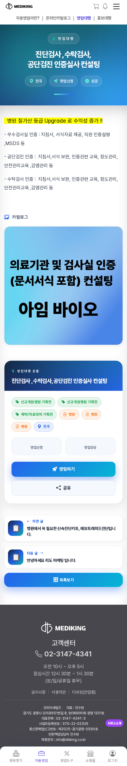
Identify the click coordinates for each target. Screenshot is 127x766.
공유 (67, 488)
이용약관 (59, 692)
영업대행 (84, 18)
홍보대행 (104, 18)
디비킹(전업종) (84, 692)
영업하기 (66, 469)
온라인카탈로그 (58, 18)
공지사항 (38, 692)
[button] (105, 6)
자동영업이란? (28, 18)
